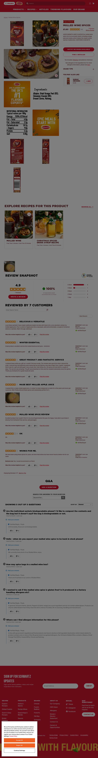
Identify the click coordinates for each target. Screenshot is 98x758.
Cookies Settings (19, 750)
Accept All (19, 740)
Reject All (19, 745)
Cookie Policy (13, 736)
